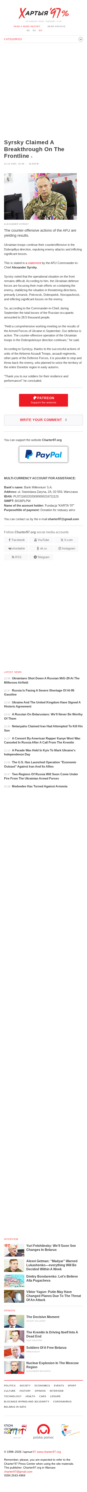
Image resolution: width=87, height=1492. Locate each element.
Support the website (43, 400)
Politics (10, 1385)
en (40, 30)
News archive (57, 26)
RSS (18, 557)
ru (34, 30)
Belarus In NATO (15, 1407)
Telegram (43, 557)
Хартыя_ (43, 13)
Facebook (18, 540)
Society (25, 1385)
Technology (13, 1396)
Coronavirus (62, 1401)
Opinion (9, 1310)
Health (30, 1396)
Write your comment (43, 420)
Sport (72, 1385)
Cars (42, 1396)
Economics (42, 1385)
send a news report (27, 26)
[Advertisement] (43, 91)
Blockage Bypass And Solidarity (26, 1401)
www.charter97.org (49, 1451)
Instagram (68, 548)
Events (59, 1385)
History (25, 1391)
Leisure (55, 1396)
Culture (10, 1391)
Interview (11, 1239)
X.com (68, 540)
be (28, 30)
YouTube (43, 540)
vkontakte (18, 548)
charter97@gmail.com (18, 1471)
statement (34, 263)
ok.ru (43, 548)
